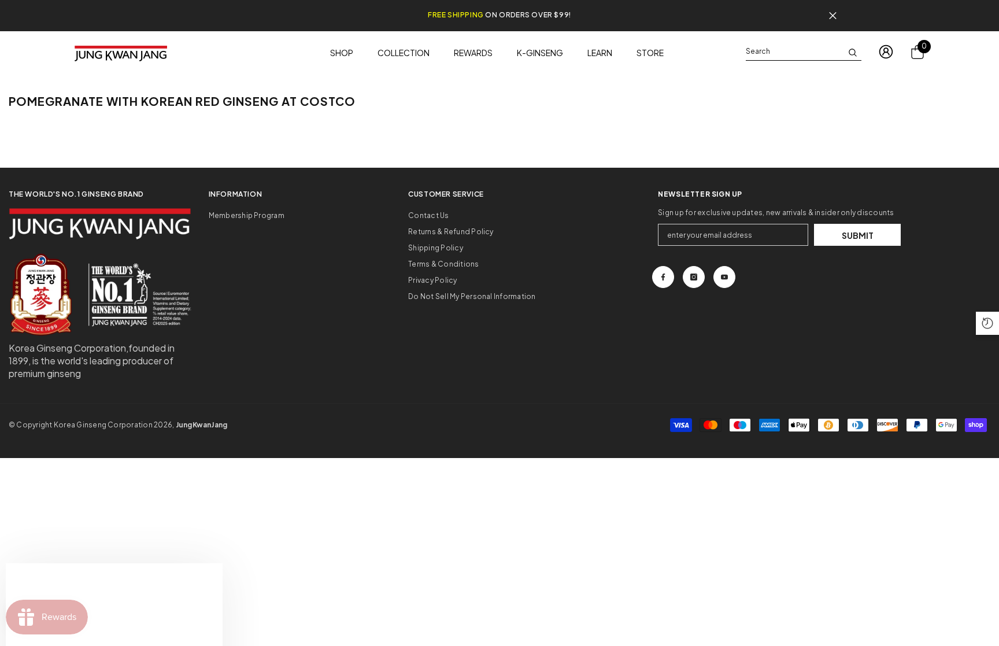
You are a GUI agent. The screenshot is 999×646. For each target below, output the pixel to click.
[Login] (886, 51)
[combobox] (794, 51)
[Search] (803, 52)
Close (833, 16)
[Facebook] (663, 277)
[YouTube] (724, 277)
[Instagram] (694, 277)
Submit (858, 235)
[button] (987, 323)
